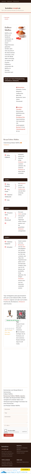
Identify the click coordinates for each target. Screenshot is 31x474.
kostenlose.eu (12, 8)
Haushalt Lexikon (6, 462)
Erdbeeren (21, 162)
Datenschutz (16, 1)
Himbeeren (22, 301)
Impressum (9, 1)
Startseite (4, 1)
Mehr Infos (15, 470)
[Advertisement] (10, 91)
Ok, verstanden (25, 469)
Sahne (19, 214)
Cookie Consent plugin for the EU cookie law (14, 472)
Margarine (22, 183)
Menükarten (10, 463)
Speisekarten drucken (7, 465)
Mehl (24, 246)
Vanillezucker (21, 189)
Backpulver (21, 244)
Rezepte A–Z (20, 447)
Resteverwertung (21, 451)
